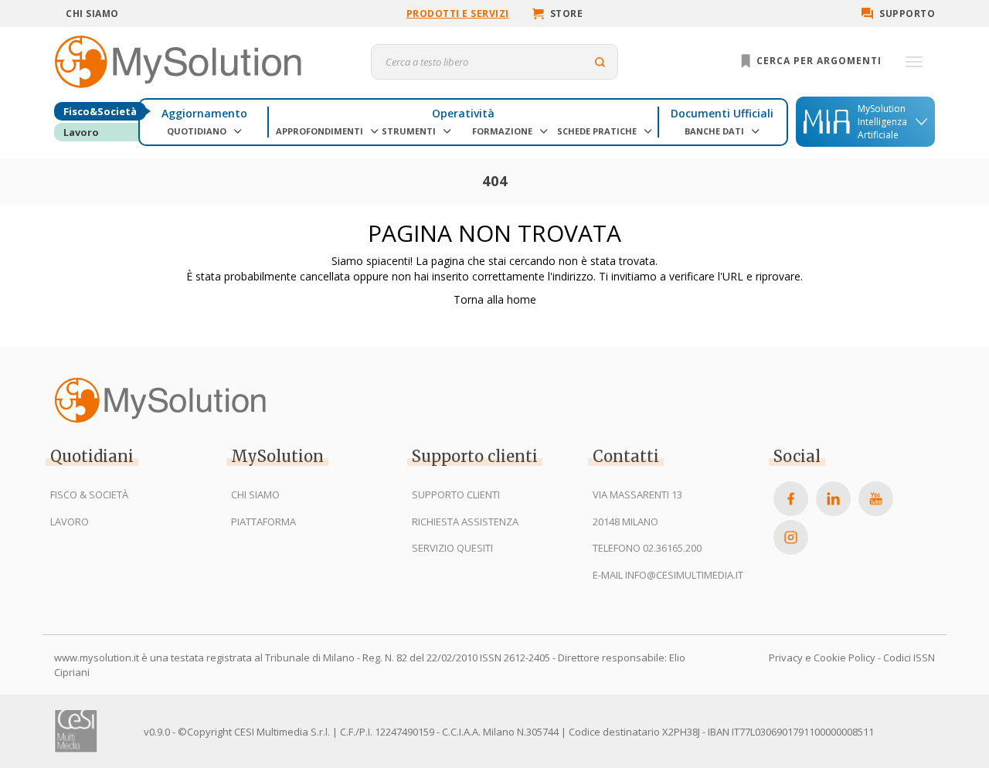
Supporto (907, 13)
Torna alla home (495, 299)
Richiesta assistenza (465, 521)
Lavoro (81, 132)
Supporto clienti (456, 494)
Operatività (463, 113)
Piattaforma (263, 521)
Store (566, 13)
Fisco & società (89, 494)
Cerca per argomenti (817, 60)
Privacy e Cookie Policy (822, 657)
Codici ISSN (909, 657)
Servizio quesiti (452, 548)
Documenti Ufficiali (722, 113)
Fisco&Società (100, 111)
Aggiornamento (204, 113)
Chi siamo (92, 13)
